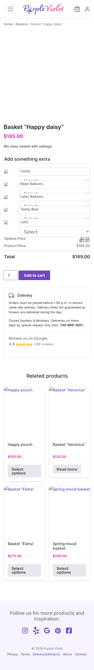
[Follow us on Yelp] (36, 630)
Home (8, 24)
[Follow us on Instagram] (25, 630)
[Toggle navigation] (10, 9)
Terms (25, 654)
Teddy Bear (29, 209)
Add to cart (34, 275)
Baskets (22, 24)
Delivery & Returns (46, 654)
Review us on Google (31, 341)
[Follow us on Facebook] (69, 630)
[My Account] (85, 9)
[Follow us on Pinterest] (58, 630)
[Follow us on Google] (47, 630)
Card (24, 222)
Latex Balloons (31, 196)
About (67, 654)
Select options (19, 471)
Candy (25, 171)
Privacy (12, 654)
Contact (81, 654)
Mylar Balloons (31, 184)
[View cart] (75, 9)
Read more (67, 469)
